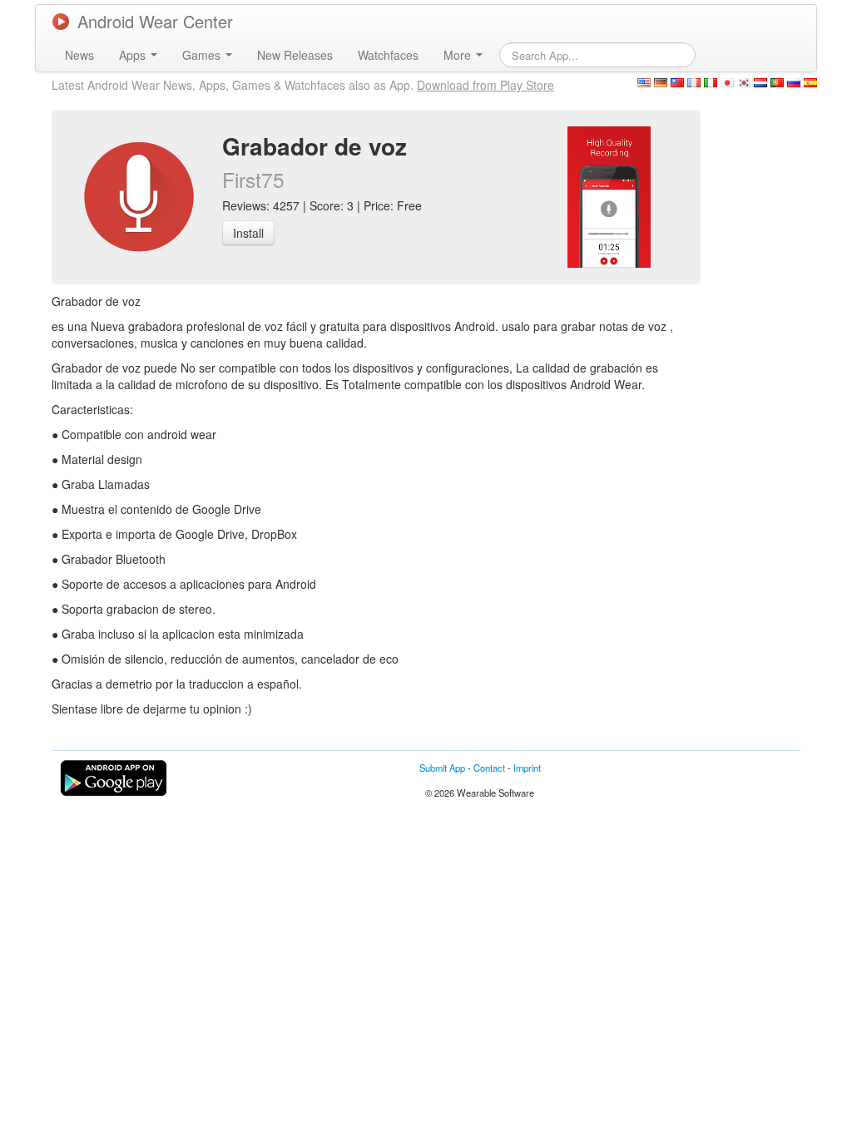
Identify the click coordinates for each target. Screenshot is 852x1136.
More (458, 55)
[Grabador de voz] (609, 195)
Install (248, 233)
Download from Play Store (485, 85)
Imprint (527, 767)
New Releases (295, 55)
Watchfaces (388, 55)
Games (203, 55)
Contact (489, 767)
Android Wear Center (155, 21)
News (79, 55)
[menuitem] (79, 55)
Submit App (442, 767)
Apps (134, 55)
